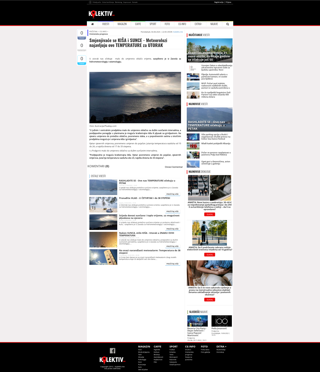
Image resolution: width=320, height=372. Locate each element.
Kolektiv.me (178, 32)
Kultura (156, 352)
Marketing (118, 2)
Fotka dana (205, 349)
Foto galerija (205, 352)
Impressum (127, 2)
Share (81, 38)
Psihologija (142, 359)
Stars (140, 349)
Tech (140, 354)
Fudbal (172, 349)
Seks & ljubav (143, 369)
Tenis (171, 354)
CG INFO (182, 24)
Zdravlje (141, 357)
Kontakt (135, 2)
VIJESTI (105, 24)
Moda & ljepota (144, 352)
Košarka (173, 352)
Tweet (81, 63)
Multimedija (220, 349)
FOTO (167, 24)
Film (155, 362)
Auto (140, 367)
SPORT (153, 24)
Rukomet (173, 359)
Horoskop (220, 352)
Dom (140, 362)
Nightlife (157, 349)
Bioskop (157, 354)
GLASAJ (210, 214)
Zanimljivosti (158, 357)
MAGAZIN (122, 24)
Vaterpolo (173, 362)
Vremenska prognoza (98, 34)
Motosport (174, 357)
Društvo (188, 349)
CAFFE (138, 24)
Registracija (219, 2)
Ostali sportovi (175, 364)
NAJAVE (214, 24)
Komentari (82, 50)
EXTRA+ (198, 24)
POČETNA (93, 31)
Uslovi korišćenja (108, 2)
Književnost (158, 359)
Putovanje (142, 364)
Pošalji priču (97, 2)
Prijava (228, 2)
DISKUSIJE (200, 171)
